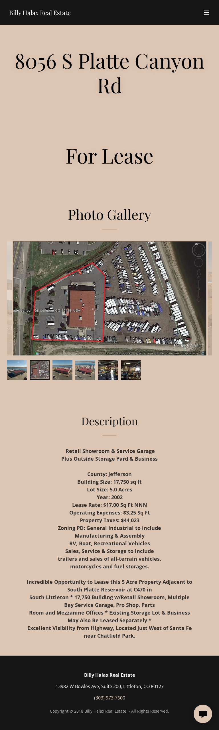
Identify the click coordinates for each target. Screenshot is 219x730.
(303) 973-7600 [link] (109, 698)
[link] (40, 13)
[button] (206, 12)
